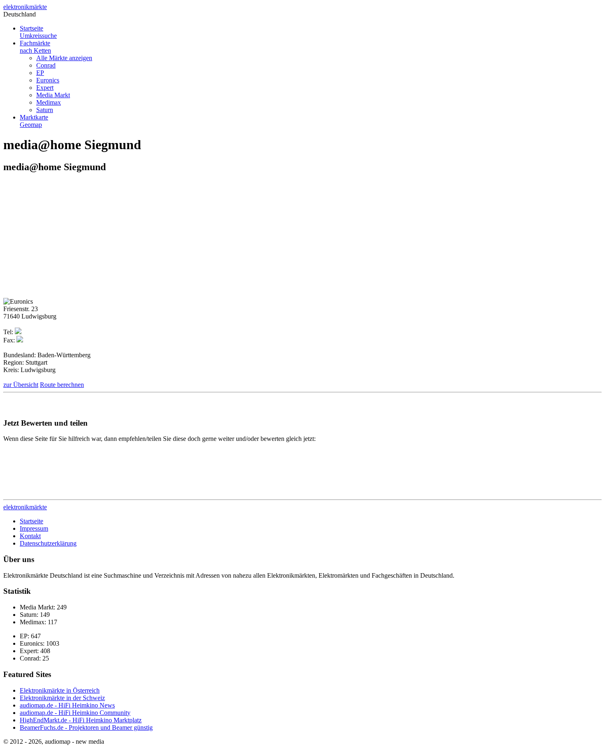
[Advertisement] (72, 238)
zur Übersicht (20, 384)
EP (40, 72)
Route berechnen (62, 384)
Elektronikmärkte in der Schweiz (62, 697)
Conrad (46, 65)
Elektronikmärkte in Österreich (60, 690)
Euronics (47, 80)
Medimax (48, 102)
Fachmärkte (35, 47)
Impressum (34, 528)
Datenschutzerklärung (48, 543)
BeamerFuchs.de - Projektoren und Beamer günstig (86, 727)
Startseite (38, 32)
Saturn (44, 109)
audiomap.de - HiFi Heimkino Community (75, 712)
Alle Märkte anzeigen (64, 57)
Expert (45, 87)
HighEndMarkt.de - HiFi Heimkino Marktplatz (81, 720)
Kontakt (30, 535)
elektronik (25, 6)
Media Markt (53, 94)
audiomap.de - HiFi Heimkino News (67, 705)
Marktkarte (34, 121)
